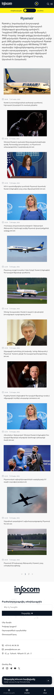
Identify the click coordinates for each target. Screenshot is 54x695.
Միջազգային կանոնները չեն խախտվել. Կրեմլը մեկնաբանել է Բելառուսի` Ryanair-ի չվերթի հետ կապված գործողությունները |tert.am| (26, 353)
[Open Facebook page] (3, 668)
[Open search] (48, 4)
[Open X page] (19, 668)
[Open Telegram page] (11, 668)
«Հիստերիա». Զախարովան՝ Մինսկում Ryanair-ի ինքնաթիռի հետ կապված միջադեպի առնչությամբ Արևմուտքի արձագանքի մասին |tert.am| (26, 437)
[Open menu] (51, 4)
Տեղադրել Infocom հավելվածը (19, 680)
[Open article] (27, 81)
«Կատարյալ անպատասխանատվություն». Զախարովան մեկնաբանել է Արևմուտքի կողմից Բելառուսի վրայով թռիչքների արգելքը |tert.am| (26, 228)
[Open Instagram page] (7, 668)
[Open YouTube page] (15, 668)
